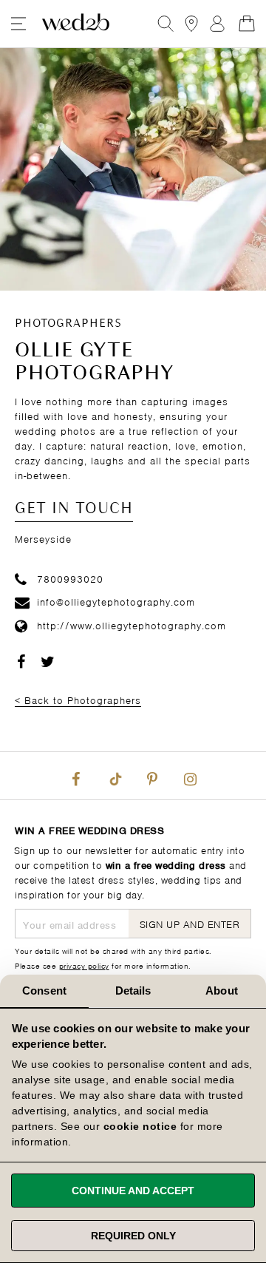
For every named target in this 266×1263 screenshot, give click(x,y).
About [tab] (221, 990)
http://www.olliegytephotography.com (131, 624)
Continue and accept (133, 1190)
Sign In (217, 23)
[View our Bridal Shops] (191, 23)
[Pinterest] (152, 775)
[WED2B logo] (76, 23)
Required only (133, 1236)
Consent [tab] (44, 990)
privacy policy (84, 965)
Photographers (68, 324)
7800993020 (70, 578)
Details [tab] (133, 990)
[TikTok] (114, 775)
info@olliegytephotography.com (116, 601)
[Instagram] (190, 775)
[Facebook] (76, 775)
